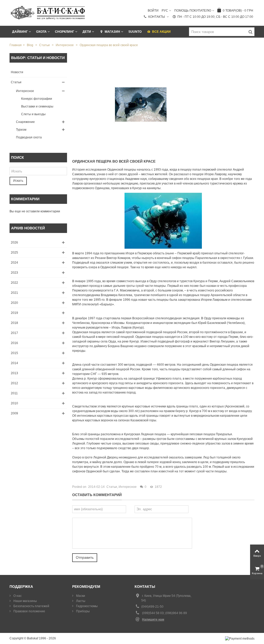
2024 (14, 262)
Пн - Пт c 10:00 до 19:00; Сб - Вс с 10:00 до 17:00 (215, 17)
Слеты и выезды (33, 114)
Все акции (161, 32)
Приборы (82, 611)
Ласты (80, 601)
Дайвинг (20, 32)
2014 (14, 363)
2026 (14, 242)
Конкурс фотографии (36, 99)
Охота (41, 32)
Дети (86, 32)
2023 (14, 272)
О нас (17, 596)
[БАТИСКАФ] (48, 12)
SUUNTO (135, 32)
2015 (14, 353)
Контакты (157, 17)
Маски (80, 596)
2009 (14, 413)
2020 (14, 303)
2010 (14, 403)
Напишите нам (153, 619)
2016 (14, 343)
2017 (14, 333)
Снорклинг (64, 32)
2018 (14, 323)
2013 (14, 373)
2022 (14, 283)
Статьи (16, 82)
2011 (14, 393)
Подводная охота (29, 137)
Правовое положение (29, 611)
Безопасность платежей (31, 606)
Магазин (112, 32)
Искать (18, 180)
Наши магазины (25, 601)
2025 (14, 252)
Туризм (21, 129)
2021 (14, 293)
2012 (14, 383)
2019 (14, 313)
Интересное (25, 91)
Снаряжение (25, 122)
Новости (17, 72)
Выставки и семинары (37, 106)
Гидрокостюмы (86, 606)
